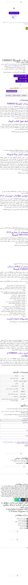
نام (27, 430)
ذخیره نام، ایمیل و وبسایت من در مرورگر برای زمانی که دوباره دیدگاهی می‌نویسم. (15, 442)
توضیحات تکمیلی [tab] (16, 95)
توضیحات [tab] (24, 95)
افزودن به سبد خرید (11, 91)
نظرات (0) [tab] (8, 95)
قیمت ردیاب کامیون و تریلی (7, 64)
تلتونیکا (16, 375)
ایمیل (26, 435)
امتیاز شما (25, 418)
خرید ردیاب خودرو (13, 22)
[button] (14, 8)
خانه (27, 22)
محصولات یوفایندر (21, 22)
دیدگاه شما (25, 422)
